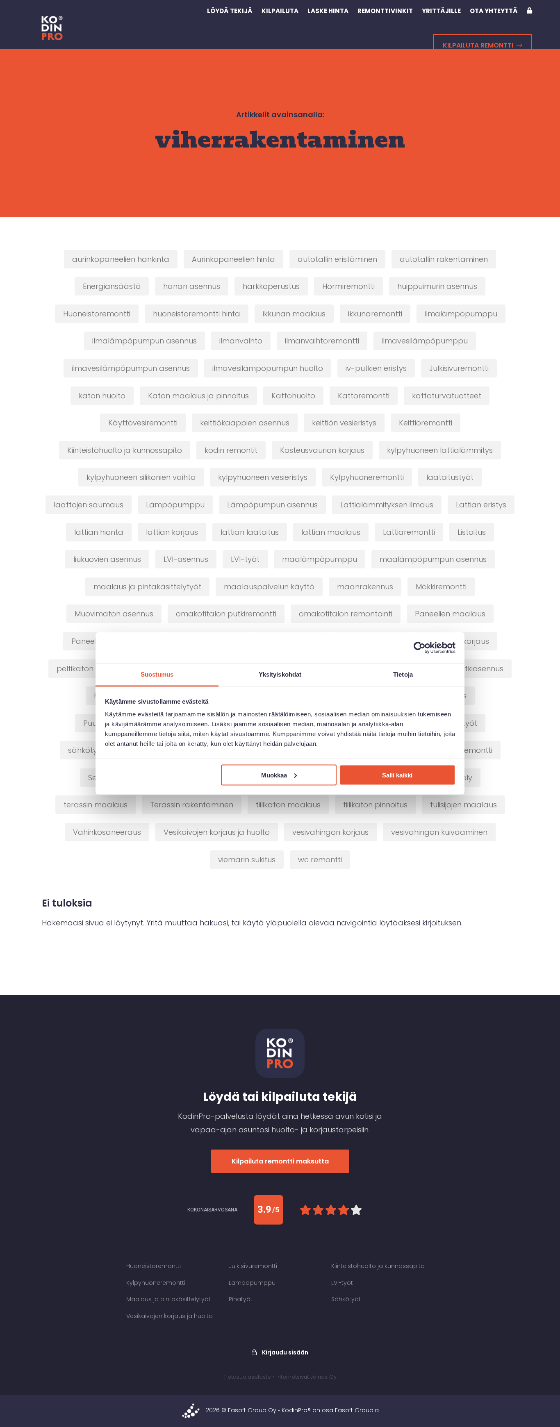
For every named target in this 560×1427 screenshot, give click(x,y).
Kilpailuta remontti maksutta (280, 1161)
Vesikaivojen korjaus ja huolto (217, 832)
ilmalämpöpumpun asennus (144, 341)
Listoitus (472, 532)
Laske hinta (327, 11)
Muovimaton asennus (114, 614)
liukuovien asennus (107, 559)
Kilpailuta (280, 11)
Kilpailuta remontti (478, 45)
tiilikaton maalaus (288, 805)
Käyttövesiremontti (143, 423)
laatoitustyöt (449, 477)
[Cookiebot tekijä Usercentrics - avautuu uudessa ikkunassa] (419, 647)
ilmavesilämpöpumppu (425, 341)
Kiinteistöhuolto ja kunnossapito (124, 450)
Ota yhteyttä (494, 11)
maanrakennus (365, 587)
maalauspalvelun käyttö (269, 587)
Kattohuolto (293, 396)
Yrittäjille (441, 11)
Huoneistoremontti (96, 314)
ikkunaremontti (375, 314)
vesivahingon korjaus (330, 832)
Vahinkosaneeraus (107, 832)
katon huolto (102, 396)
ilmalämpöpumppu (461, 314)
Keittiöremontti (425, 423)
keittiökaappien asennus (244, 423)
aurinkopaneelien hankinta (120, 259)
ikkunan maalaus (294, 314)
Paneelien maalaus (450, 614)
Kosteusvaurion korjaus (322, 450)
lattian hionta (98, 532)
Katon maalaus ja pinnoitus (198, 396)
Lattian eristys (481, 505)
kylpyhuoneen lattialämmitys (440, 450)
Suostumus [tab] (157, 674)
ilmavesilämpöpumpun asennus (131, 368)
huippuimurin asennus (437, 286)
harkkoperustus (271, 286)
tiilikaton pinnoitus (375, 805)
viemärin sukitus (246, 859)
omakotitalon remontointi (345, 614)
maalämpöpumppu (319, 559)
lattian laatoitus (250, 532)
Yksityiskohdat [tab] (280, 674)
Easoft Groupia (357, 1410)
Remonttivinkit (385, 11)
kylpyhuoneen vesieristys (262, 477)
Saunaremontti (464, 750)
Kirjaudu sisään (284, 1352)
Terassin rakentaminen (191, 805)
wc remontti (320, 859)
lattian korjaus (172, 532)
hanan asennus (191, 286)
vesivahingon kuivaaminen (439, 832)
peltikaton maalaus (93, 669)
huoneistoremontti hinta (196, 314)
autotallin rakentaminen (444, 259)
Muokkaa (274, 774)
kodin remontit (231, 450)
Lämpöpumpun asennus (272, 505)
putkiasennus (479, 669)
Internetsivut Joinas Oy (306, 1377)
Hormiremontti (348, 286)
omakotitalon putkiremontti (226, 614)
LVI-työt (245, 559)
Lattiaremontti (409, 532)
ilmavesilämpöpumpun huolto (267, 368)
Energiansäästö (112, 286)
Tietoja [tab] (403, 674)
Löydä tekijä (230, 11)
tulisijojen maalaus (463, 805)
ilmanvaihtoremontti (322, 341)
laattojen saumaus (88, 505)
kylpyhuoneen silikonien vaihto (141, 477)
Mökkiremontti (441, 587)
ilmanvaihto (240, 341)
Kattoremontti (363, 396)
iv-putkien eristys (376, 368)
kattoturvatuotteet (446, 396)
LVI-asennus (186, 559)
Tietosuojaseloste (247, 1377)
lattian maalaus (330, 532)
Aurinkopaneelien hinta (233, 259)
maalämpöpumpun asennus (433, 559)
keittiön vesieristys (344, 423)
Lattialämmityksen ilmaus (386, 505)
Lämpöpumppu (175, 505)
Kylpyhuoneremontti (367, 477)
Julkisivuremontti (459, 368)
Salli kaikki (397, 774)
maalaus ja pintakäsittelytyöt (147, 587)
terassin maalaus (95, 805)
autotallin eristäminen (337, 259)
